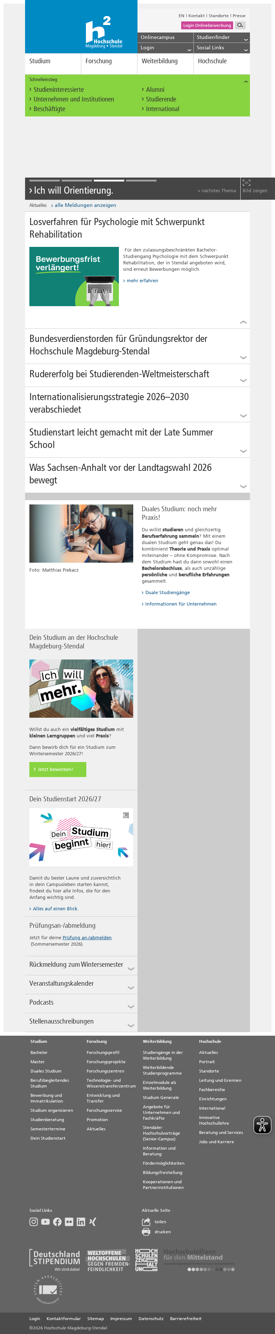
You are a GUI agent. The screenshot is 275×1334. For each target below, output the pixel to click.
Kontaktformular (64, 1318)
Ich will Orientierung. (74, 190)
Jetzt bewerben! (55, 769)
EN (181, 15)
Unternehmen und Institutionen (74, 99)
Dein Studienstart (48, 1138)
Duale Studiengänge (167, 592)
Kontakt (196, 15)
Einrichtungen (213, 1098)
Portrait (207, 1061)
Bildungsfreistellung (162, 1172)
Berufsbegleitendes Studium (49, 1083)
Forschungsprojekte (106, 1061)
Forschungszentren (105, 1071)
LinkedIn (82, 1222)
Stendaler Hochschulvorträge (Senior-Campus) (161, 1133)
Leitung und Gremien (220, 1080)
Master (37, 1061)
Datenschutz (151, 1318)
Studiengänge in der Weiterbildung (163, 1055)
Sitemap (95, 1318)
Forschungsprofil (103, 1052)
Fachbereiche (212, 1089)
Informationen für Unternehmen (181, 604)
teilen (160, 1221)
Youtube (47, 1222)
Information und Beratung (159, 1151)
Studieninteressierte (59, 89)
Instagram (35, 1222)
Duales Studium (46, 1071)
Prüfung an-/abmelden (87, 937)
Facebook (59, 1222)
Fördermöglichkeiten (163, 1163)
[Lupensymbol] (240, 25)
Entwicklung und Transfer (103, 1098)
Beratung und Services (221, 1132)
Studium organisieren (51, 1110)
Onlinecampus (157, 37)
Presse (239, 15)
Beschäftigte (49, 109)
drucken (163, 1231)
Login (34, 1318)
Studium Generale (161, 1097)
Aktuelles (96, 1128)
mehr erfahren (142, 280)
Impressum (121, 1318)
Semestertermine (48, 1128)
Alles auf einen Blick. (56, 908)
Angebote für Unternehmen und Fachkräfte (161, 1112)
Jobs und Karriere (216, 1141)
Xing (94, 1222)
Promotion (97, 1119)
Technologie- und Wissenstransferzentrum (111, 1083)
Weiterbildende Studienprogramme (162, 1070)
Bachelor (39, 1052)
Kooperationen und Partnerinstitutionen (163, 1184)
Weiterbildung (160, 61)
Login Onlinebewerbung (207, 25)
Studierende (161, 99)
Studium (39, 61)
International (162, 109)
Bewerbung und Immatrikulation (46, 1098)
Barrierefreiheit (186, 1318)
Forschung (99, 61)
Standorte (219, 15)
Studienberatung (47, 1119)
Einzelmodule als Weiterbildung (159, 1085)
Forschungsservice (104, 1110)
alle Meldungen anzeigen (85, 205)
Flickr (71, 1222)
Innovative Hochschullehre (214, 1120)
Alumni (155, 89)
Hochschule (212, 61)
